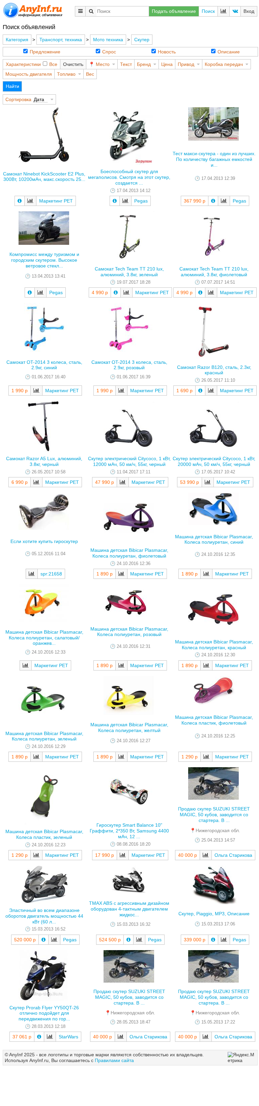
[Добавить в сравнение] (30, 201)
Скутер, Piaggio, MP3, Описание (214, 913)
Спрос (109, 51)
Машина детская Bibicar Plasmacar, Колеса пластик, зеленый (44, 834)
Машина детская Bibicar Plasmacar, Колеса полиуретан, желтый (129, 727)
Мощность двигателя (28, 74)
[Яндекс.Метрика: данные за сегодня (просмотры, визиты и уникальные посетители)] (242, 1057)
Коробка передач (224, 64)
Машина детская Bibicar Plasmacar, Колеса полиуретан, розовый (129, 631)
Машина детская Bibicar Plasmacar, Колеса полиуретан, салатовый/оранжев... (44, 637)
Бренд (144, 64)
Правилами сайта (114, 1060)
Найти (12, 86)
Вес (90, 74)
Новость (167, 51)
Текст (126, 64)
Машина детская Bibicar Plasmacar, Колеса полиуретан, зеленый (44, 736)
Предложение (45, 51)
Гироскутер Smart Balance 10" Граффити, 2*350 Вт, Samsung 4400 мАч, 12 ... (129, 830)
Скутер (141, 39)
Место (103, 64)
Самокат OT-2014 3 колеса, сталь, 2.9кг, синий (44, 365)
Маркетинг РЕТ (56, 201)
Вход (248, 11)
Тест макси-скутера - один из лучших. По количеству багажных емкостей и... (214, 159)
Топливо (66, 74)
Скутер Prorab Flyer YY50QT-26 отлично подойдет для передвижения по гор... (44, 1013)
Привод (186, 64)
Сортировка (18, 99)
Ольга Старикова (233, 855)
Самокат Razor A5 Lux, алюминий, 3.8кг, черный (44, 461)
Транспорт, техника (60, 39)
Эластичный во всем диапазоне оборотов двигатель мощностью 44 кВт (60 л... (44, 916)
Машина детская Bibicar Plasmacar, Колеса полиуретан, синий (214, 539)
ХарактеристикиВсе (31, 64)
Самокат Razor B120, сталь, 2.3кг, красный (214, 370)
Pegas (141, 201)
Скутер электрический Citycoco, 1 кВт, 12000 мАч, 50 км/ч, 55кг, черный (129, 461)
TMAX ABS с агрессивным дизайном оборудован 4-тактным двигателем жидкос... (129, 908)
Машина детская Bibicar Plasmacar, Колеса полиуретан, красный (214, 644)
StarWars (68, 1036)
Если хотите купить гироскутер (44, 541)
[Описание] (20, 201)
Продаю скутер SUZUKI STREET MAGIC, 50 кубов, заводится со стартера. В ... (214, 814)
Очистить (73, 64)
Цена (167, 64)
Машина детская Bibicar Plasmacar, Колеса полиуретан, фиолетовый (129, 553)
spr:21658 (51, 573)
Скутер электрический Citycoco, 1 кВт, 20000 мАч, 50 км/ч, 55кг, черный (214, 461)
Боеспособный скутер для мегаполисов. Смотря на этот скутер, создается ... (129, 177)
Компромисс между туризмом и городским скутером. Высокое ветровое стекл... (44, 260)
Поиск (208, 11)
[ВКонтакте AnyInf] (235, 11)
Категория (17, 39)
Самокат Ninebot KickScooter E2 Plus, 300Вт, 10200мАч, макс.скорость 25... (44, 176)
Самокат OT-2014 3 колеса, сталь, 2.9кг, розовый (129, 365)
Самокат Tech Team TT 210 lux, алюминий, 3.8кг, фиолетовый (214, 271)
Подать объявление (174, 11)
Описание (229, 51)
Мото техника (108, 39)
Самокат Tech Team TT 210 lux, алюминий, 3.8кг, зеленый (129, 271)
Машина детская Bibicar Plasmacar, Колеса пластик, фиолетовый (214, 720)
